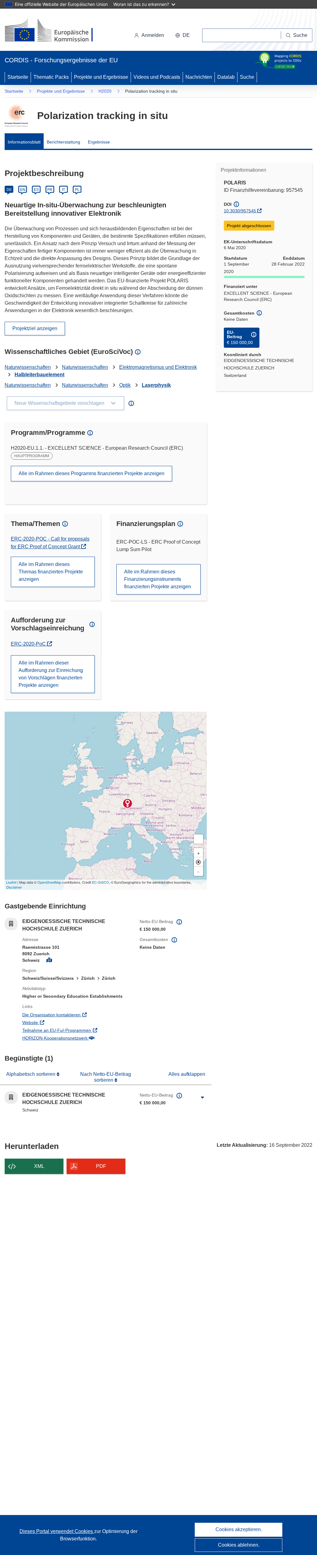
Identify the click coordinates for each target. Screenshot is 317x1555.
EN (22, 190)
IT (63, 190)
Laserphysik (156, 385)
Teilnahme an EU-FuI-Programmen (76, 1030)
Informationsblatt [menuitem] (24, 141)
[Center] (198, 862)
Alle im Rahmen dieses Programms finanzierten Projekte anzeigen (91, 473)
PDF (101, 1166)
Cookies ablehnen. (238, 1545)
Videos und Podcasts (156, 77)
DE (9, 190)
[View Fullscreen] (198, 839)
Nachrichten (198, 77)
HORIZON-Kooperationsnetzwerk (76, 1037)
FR (49, 190)
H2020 (104, 91)
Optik (125, 385)
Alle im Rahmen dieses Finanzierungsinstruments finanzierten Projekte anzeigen (157, 579)
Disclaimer (14, 887)
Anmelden (152, 35)
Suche (247, 77)
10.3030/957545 (240, 210)
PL (77, 190)
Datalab (226, 77)
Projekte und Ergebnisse (101, 77)
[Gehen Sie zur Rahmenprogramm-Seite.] (16, 115)
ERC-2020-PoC (31, 644)
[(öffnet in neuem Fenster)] (55, 31)
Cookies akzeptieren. (238, 1529)
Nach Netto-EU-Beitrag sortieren (105, 1076)
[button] (182, 35)
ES (36, 190)
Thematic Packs (51, 77)
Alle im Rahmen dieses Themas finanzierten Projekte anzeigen (51, 572)
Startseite (17, 77)
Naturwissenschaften (28, 367)
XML (39, 1166)
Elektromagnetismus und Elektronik (158, 367)
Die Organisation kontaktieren (76, 1014)
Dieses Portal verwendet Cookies (57, 1531)
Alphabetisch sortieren (31, 1074)
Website (55, 1022)
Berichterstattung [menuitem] (63, 141)
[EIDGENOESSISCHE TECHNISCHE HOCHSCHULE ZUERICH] (127, 803)
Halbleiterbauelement (39, 374)
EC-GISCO (100, 882)
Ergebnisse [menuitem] (99, 141)
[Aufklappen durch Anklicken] (202, 1097)
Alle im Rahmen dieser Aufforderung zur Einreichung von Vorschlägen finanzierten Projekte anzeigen (51, 674)
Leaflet (11, 882)
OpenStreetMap (49, 882)
